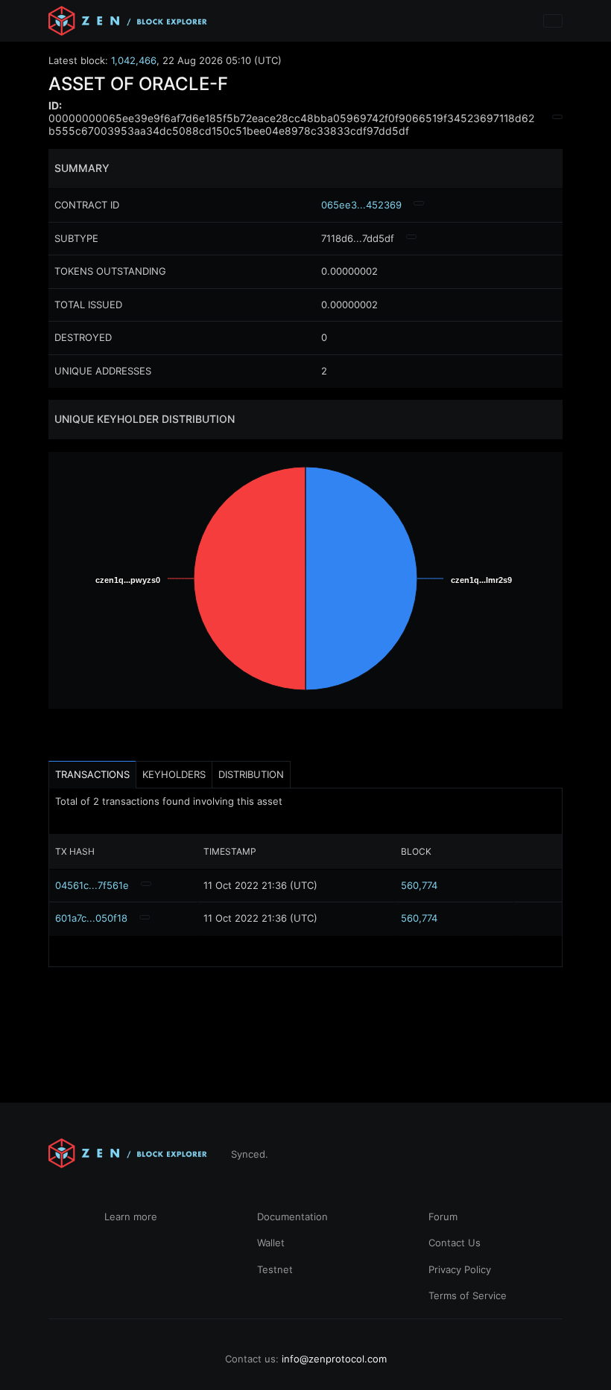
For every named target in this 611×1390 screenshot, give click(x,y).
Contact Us (454, 1243)
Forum (443, 1216)
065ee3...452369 (361, 205)
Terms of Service (467, 1295)
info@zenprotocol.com (334, 1359)
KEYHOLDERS (174, 774)
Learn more (130, 1216)
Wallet (271, 1243)
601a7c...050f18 (91, 918)
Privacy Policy (459, 1269)
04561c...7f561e (92, 885)
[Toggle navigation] (553, 21)
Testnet (275, 1269)
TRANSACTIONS (92, 774)
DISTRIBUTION (251, 774)
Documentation (292, 1216)
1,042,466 (133, 60)
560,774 (419, 885)
